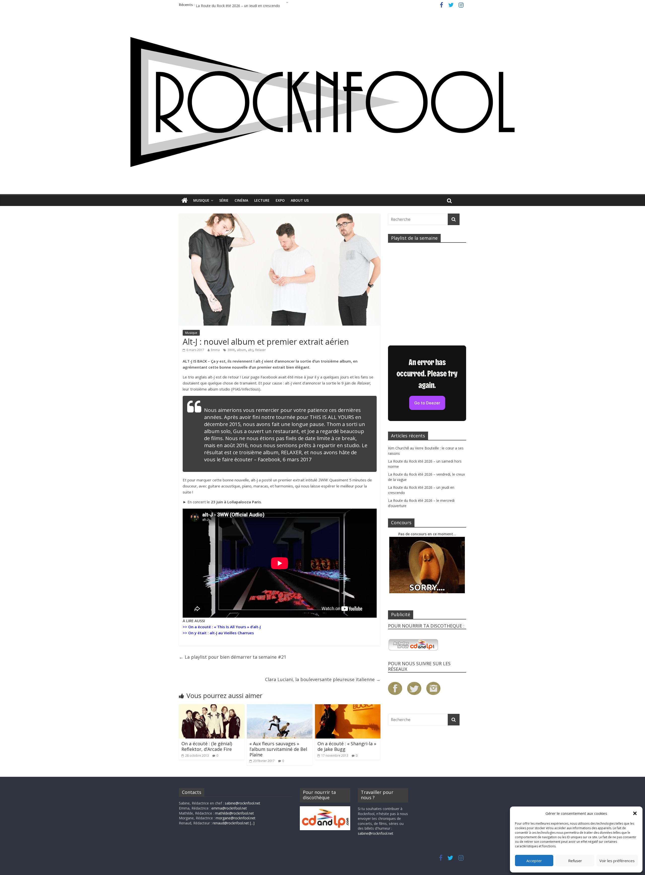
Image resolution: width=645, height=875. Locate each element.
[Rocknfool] (322, 102)
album (241, 350)
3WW (231, 350)
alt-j (250, 350)
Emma (215, 350)
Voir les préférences (617, 860)
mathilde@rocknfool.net (234, 813)
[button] (634, 813)
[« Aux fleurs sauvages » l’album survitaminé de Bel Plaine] (279, 707)
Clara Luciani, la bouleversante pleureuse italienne (322, 679)
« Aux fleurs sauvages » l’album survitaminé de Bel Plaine (278, 749)
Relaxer (260, 350)
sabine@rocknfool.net (242, 803)
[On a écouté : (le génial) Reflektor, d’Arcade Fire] (211, 707)
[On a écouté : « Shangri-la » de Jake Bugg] (347, 707)
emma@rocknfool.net (229, 808)
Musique (201, 200)
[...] (252, 823)
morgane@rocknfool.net (235, 818)
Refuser (575, 860)
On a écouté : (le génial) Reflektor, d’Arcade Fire (206, 746)
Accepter (534, 860)
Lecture (262, 200)
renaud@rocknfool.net (231, 823)
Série (224, 200)
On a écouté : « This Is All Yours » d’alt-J (224, 626)
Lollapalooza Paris (244, 501)
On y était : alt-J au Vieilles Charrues (221, 632)
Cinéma (241, 200)
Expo (280, 200)
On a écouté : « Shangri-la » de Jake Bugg (346, 746)
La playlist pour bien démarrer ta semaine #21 (232, 657)
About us (300, 200)
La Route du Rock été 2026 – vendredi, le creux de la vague (244, 4)
